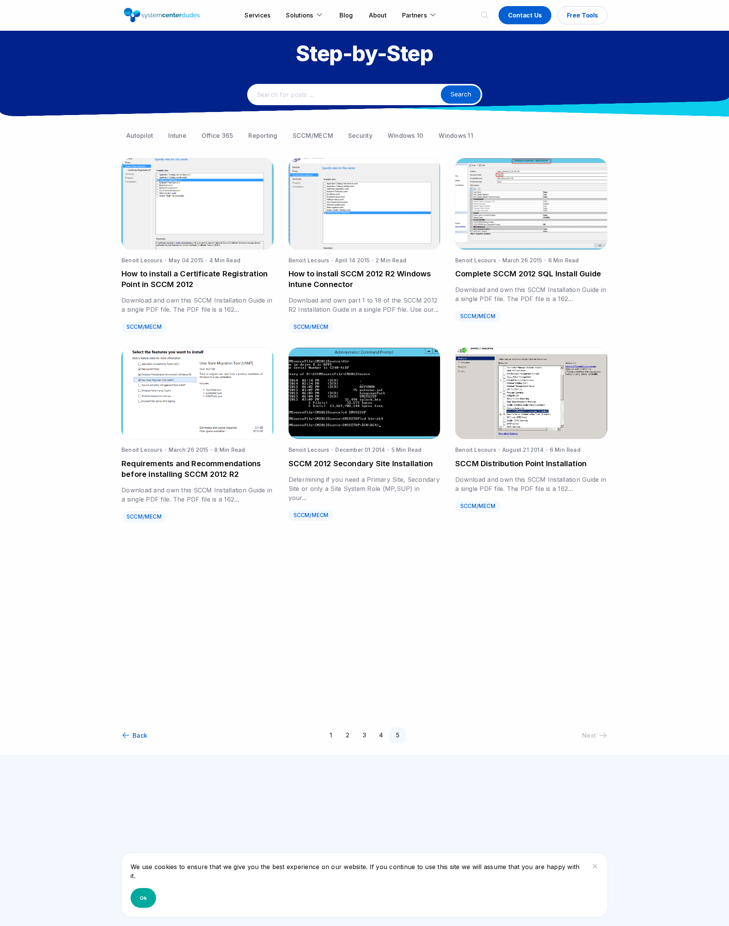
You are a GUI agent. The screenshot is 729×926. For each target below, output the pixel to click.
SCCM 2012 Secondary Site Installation (361, 463)
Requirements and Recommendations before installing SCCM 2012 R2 (191, 469)
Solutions (299, 15)
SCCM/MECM (313, 135)
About (378, 15)
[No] (594, 866)
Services (257, 15)
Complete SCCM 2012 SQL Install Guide (528, 273)
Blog (346, 15)
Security (360, 135)
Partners (414, 15)
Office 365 (218, 135)
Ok (143, 898)
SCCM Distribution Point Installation (521, 463)
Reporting (262, 135)
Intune (177, 135)
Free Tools (582, 15)
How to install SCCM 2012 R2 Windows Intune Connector (360, 279)
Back (140, 735)
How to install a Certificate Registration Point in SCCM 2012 (195, 279)
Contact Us (524, 15)
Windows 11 (456, 135)
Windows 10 (406, 135)
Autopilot (139, 135)
